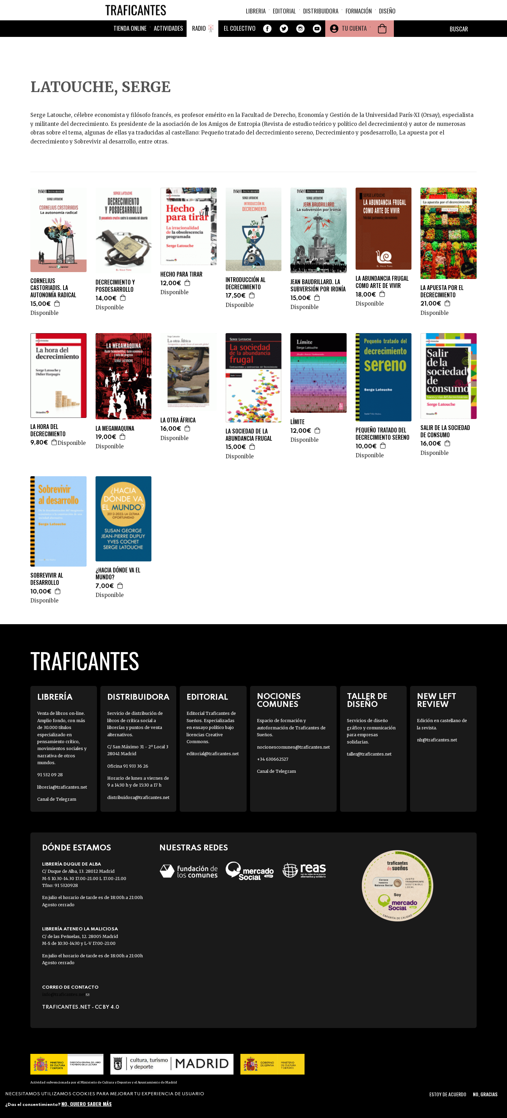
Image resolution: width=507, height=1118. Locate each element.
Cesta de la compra (382, 28)
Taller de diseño (367, 701)
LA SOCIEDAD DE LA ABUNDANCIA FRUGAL (249, 435)
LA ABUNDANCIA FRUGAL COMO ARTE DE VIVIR (382, 282)
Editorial (284, 11)
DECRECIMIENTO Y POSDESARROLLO (115, 286)
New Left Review (436, 701)
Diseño (387, 11)
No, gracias (485, 1094)
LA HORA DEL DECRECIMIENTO (48, 430)
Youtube (317, 28)
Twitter (284, 28)
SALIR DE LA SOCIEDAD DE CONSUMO (445, 431)
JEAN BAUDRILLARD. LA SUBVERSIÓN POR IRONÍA (318, 285)
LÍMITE (297, 422)
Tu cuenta (354, 28)
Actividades (168, 28)
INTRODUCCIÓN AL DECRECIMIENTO (246, 283)
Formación (359, 11)
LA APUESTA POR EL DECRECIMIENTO (442, 291)
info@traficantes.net (65, 994)
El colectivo (240, 28)
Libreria (256, 11)
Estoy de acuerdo (447, 1094)
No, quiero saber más (86, 1103)
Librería (54, 697)
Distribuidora (320, 11)
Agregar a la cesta (57, 303)
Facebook (267, 28)
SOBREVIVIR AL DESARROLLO (46, 579)
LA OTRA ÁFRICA (178, 420)
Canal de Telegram (56, 799)
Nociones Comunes (279, 701)
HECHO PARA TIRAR (181, 274)
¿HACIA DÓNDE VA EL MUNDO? (118, 574)
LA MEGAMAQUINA (115, 428)
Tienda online (130, 28)
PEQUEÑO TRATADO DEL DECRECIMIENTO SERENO (382, 434)
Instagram (300, 28)
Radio (199, 28)
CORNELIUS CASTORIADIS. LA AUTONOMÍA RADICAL (53, 288)
